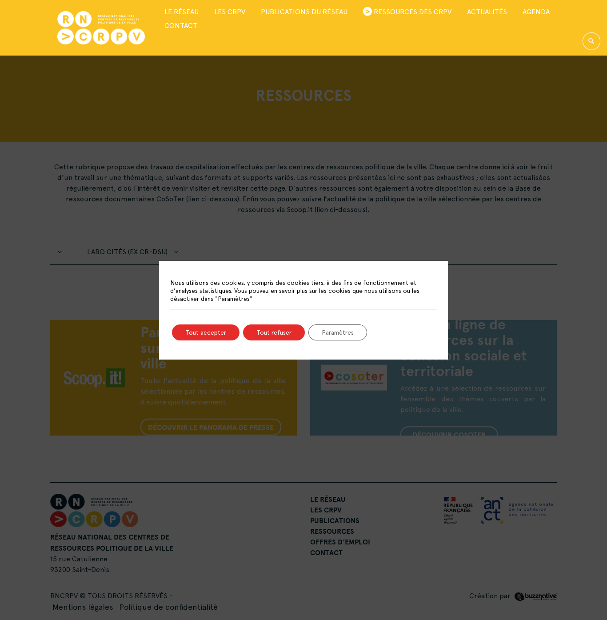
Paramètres (338, 332)
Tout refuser (274, 332)
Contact (180, 25)
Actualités (487, 12)
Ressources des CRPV (412, 12)
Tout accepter (205, 332)
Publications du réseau (304, 12)
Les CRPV (229, 12)
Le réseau (181, 12)
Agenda (536, 12)
